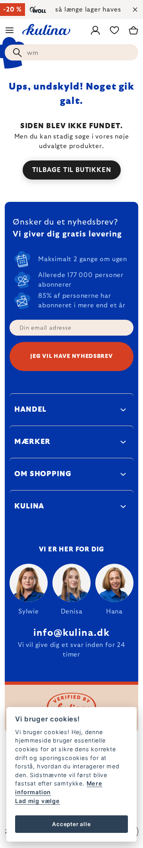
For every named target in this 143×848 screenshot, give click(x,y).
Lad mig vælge (37, 800)
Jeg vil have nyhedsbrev (71, 356)
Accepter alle (71, 824)
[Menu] (9, 30)
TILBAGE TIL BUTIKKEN (71, 170)
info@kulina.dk (71, 633)
